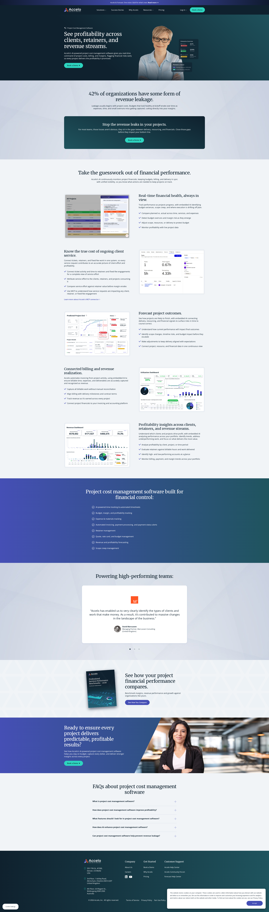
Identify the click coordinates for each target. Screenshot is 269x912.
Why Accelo (133, 10)
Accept (254, 903)
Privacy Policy (146, 900)
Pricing (161, 10)
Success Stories (117, 10)
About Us (128, 867)
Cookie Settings (10, 906)
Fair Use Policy (160, 900)
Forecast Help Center (172, 876)
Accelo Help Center (171, 867)
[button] (130, 649)
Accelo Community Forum (174, 872)
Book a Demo (197, 10)
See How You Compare (137, 702)
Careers (128, 872)
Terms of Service (132, 900)
